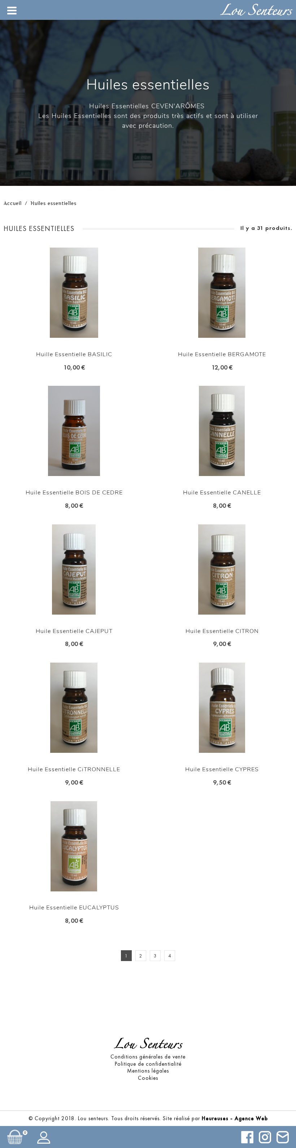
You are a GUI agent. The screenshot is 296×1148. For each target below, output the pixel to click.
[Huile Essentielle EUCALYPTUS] (74, 847)
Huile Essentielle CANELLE (222, 493)
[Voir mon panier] (14, 1137)
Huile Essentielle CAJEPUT (74, 631)
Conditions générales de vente (148, 1056)
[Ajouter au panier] (67, 307)
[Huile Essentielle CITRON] (222, 570)
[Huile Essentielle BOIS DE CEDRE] (74, 432)
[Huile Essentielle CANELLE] (222, 432)
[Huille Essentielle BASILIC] (74, 294)
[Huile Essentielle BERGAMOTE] (222, 294)
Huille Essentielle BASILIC (74, 354)
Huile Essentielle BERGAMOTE (222, 354)
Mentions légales (148, 1071)
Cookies (148, 1078)
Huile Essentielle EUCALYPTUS (74, 908)
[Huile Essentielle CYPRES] (222, 709)
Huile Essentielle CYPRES (222, 769)
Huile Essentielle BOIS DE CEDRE (74, 493)
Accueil (13, 203)
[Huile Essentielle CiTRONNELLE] (74, 709)
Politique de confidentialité (148, 1064)
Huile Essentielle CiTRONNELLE (74, 769)
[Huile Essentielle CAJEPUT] (74, 570)
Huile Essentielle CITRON (222, 631)
